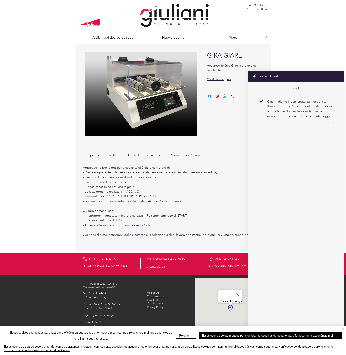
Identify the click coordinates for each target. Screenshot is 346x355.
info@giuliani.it (258, 5)
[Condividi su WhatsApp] (224, 96)
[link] (102, 155)
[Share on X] (232, 96)
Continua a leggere (219, 79)
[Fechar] (342, 329)
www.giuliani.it (92, 326)
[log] (296, 208)
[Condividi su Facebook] (209, 96)
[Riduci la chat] (336, 76)
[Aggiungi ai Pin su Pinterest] (217, 96)
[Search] (265, 37)
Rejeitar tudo (187, 335)
